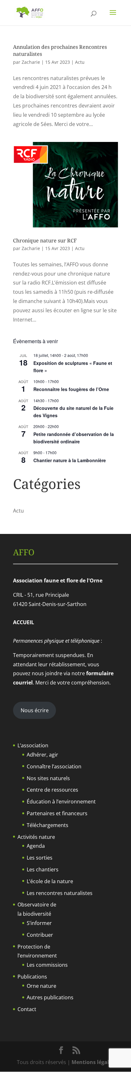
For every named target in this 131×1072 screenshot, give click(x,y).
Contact (26, 1009)
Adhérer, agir (42, 754)
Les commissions (47, 964)
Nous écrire (35, 710)
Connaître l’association (54, 766)
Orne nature (41, 985)
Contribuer (40, 934)
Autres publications (50, 997)
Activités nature (36, 836)
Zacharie (31, 62)
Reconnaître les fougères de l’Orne (71, 389)
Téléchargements (47, 825)
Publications (32, 976)
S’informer (39, 923)
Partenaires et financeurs (57, 813)
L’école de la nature (50, 881)
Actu (80, 62)
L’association (32, 745)
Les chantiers (43, 869)
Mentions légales (93, 1062)
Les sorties (39, 857)
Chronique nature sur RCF (45, 240)
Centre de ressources (52, 789)
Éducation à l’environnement (61, 801)
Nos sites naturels (48, 778)
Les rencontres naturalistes (60, 893)
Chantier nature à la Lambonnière (69, 460)
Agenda (36, 845)
